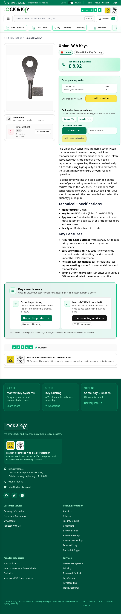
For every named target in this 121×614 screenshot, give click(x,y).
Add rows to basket (74, 138)
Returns (109, 602)
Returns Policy (70, 545)
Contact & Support (72, 550)
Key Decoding (70, 583)
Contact (105, 3)
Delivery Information (14, 511)
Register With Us (12, 525)
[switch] (71, 2)
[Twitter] (14, 495)
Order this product (34, 318)
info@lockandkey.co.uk (38, 3)
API (84, 602)
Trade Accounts (71, 587)
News (89, 3)
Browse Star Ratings (73, 540)
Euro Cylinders (11, 563)
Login (115, 3)
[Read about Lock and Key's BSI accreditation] (114, 10)
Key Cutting (16, 38)
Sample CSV (69, 119)
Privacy (92, 602)
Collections (68, 525)
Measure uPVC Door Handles (18, 578)
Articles (67, 516)
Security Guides (71, 521)
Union (68, 52)
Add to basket (101, 98)
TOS (100, 602)
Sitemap (86, 605)
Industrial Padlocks (72, 573)
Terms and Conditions (15, 516)
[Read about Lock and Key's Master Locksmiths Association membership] (107, 10)
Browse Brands (70, 530)
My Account (9, 521)
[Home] (5, 38)
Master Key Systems (73, 563)
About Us (67, 511)
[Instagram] (22, 495)
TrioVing (67, 568)
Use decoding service (88, 318)
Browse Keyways (71, 535)
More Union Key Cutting (89, 52)
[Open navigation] (8, 18)
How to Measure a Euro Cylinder (20, 568)
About (97, 3)
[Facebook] (6, 495)
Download (44, 131)
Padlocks (8, 573)
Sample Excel (85, 119)
